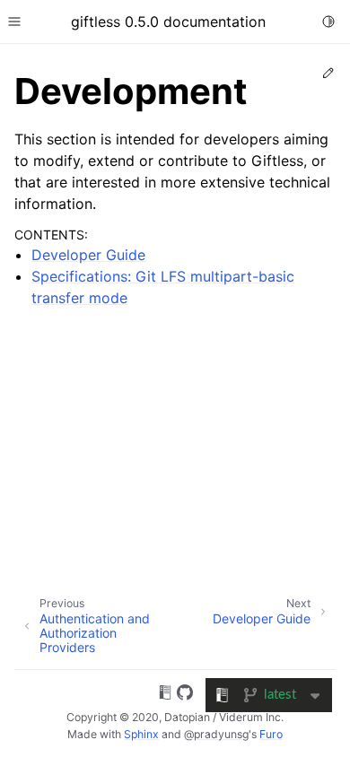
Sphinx (141, 734)
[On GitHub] (185, 695)
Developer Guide (88, 255)
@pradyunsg (216, 734)
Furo (271, 734)
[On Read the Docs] (165, 695)
